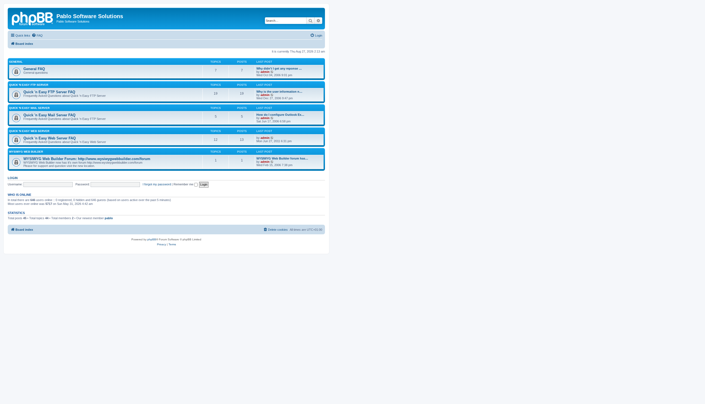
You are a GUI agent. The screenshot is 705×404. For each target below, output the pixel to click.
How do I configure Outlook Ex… (280, 114)
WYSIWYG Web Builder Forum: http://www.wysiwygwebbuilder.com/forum (86, 159)
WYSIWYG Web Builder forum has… (282, 158)
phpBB (151, 239)
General (16, 61)
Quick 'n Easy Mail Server (29, 107)
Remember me (183, 184)
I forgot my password (157, 184)
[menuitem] (37, 35)
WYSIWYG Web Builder (26, 151)
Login (13, 178)
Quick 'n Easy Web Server (29, 131)
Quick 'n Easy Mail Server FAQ (49, 115)
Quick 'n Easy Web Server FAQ (49, 138)
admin (265, 71)
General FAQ (34, 69)
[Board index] (32, 18)
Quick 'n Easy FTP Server (28, 84)
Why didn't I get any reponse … (279, 68)
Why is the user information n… (279, 91)
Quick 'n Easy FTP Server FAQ (49, 92)
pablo (109, 218)
